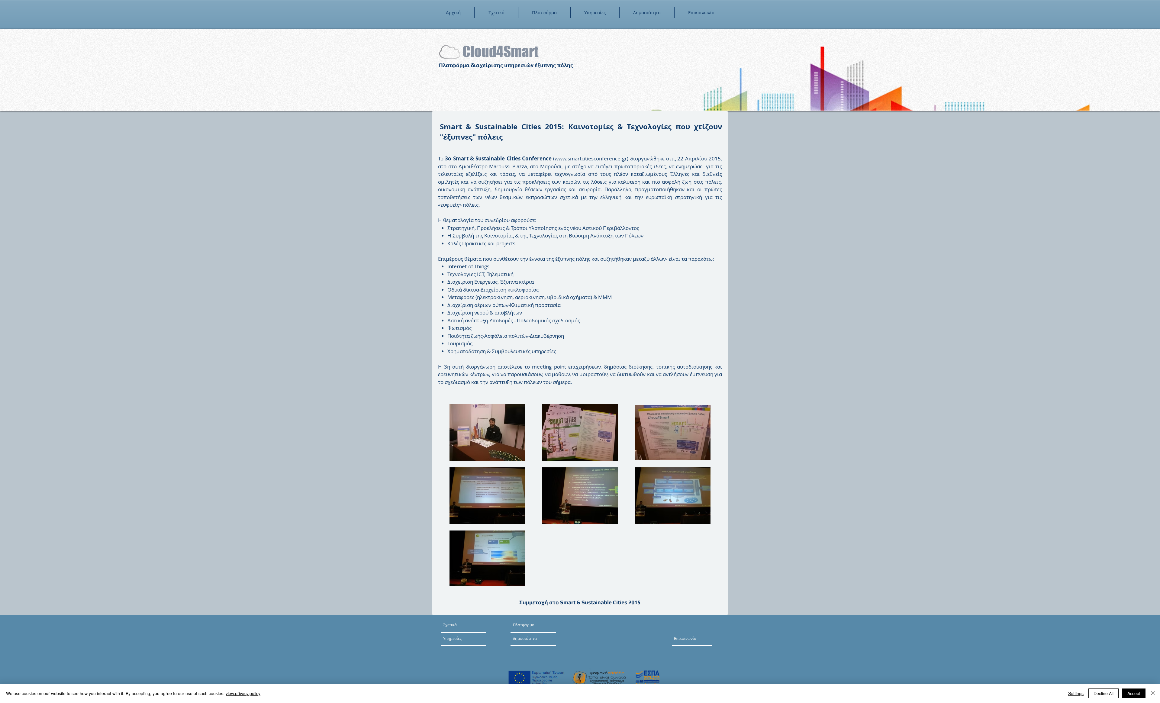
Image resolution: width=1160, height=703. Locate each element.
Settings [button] (1076, 693)
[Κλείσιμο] (1152, 693)
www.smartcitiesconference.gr (591, 158)
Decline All (1103, 693)
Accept (1133, 693)
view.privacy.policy (243, 693)
